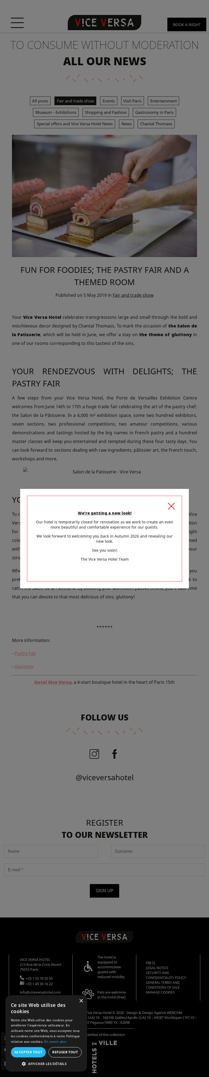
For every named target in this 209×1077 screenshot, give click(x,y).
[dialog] (46, 1033)
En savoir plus (55, 1041)
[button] (46, 1063)
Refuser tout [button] (65, 1052)
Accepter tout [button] (28, 1052)
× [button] (81, 1001)
